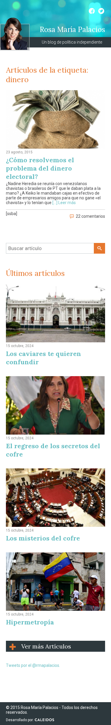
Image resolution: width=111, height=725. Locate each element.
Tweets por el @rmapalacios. (33, 665)
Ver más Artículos (46, 646)
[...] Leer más (64, 202)
